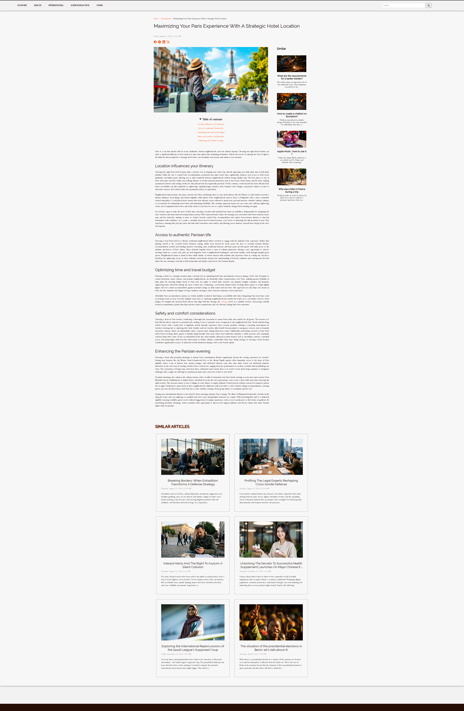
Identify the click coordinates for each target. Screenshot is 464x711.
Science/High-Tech (80, 5)
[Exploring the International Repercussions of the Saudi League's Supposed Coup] (193, 622)
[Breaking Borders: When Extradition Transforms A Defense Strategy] (193, 456)
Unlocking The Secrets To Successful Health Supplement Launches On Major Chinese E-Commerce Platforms (271, 567)
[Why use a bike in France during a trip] (291, 176)
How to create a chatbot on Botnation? (292, 115)
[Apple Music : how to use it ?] (291, 139)
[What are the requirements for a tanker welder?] (291, 63)
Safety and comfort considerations (211, 136)
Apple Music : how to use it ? (291, 152)
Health (37, 5)
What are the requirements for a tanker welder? (291, 77)
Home (156, 18)
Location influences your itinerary (211, 124)
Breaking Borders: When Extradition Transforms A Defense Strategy (193, 482)
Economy (22, 5)
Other (100, 5)
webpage (224, 301)
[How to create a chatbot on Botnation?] (291, 101)
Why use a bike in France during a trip (292, 190)
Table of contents (212, 119)
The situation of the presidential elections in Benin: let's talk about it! (271, 648)
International (56, 5)
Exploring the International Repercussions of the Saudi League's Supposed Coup (193, 648)
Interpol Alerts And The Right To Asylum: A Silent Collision (192, 565)
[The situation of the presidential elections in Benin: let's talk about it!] (271, 622)
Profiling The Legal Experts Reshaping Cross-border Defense (271, 482)
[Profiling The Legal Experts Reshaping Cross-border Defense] (271, 456)
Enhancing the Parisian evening (211, 140)
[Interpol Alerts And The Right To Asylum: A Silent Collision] (193, 539)
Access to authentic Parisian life (210, 128)
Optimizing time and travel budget (210, 132)
